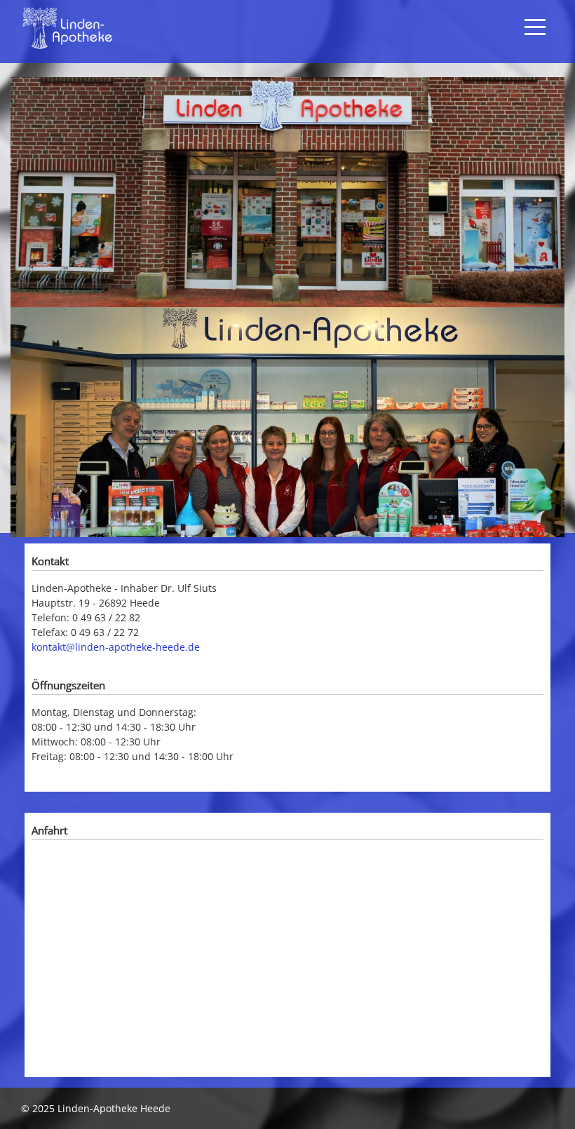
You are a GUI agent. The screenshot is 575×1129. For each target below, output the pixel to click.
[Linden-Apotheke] (105, 28)
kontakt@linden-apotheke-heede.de (116, 647)
